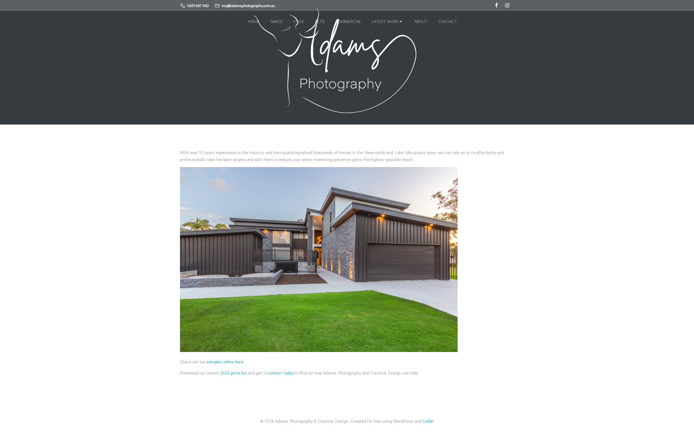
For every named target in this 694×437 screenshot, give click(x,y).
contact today (281, 373)
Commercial (348, 21)
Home (253, 21)
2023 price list (233, 373)
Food (299, 21)
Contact (447, 21)
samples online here (224, 361)
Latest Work (385, 21)
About (421, 21)
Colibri (428, 421)
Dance (276, 21)
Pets (319, 21)
